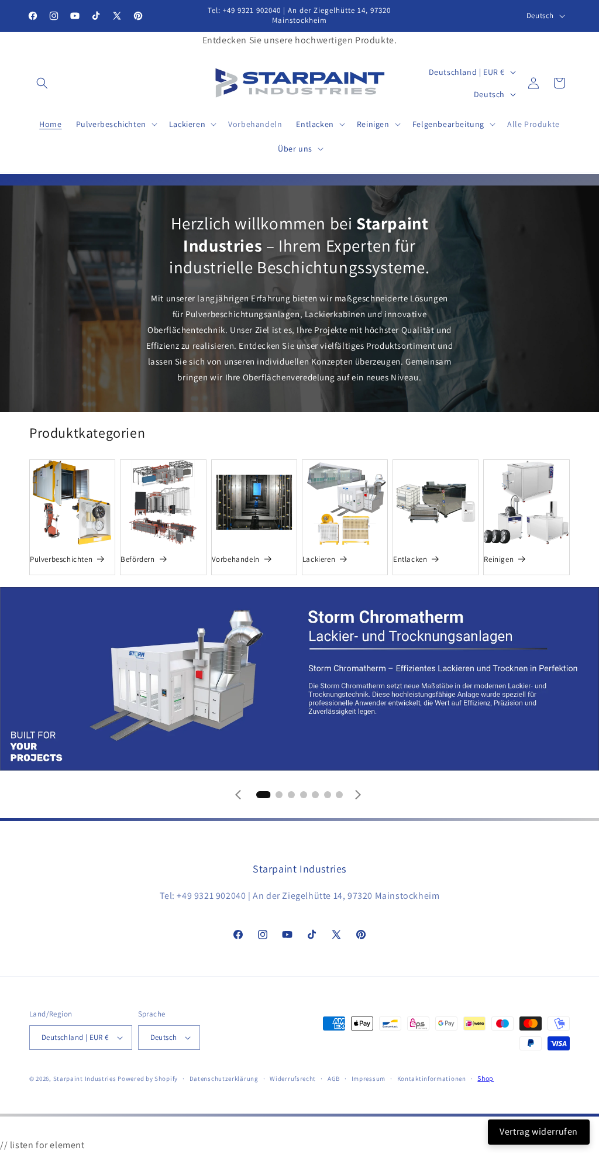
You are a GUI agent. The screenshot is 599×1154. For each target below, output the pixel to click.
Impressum (368, 1078)
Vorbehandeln (236, 559)
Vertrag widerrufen (539, 1131)
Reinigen (499, 559)
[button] (42, 83)
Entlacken (410, 559)
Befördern (137, 559)
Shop (485, 1078)
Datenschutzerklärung (224, 1078)
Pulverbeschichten (61, 559)
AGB (334, 1078)
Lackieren (318, 559)
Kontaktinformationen (431, 1078)
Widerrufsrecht (293, 1078)
